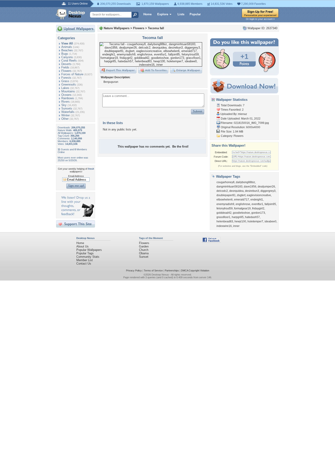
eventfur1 (257, 204)
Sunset (143, 256)
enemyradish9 (225, 204)
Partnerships (172, 270)
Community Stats (87, 256)
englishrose (243, 204)
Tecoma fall (156, 28)
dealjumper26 (266, 186)
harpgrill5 (238, 217)
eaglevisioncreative (259, 195)
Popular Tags (85, 253)
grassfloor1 (223, 217)
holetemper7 (255, 221)
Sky (64, 105)
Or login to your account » (260, 19)
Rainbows (67, 98)
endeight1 (256, 199)
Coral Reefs (69, 60)
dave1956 (250, 186)
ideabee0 (270, 221)
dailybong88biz (245, 182)
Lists (181, 14)
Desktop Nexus (160, 274)
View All (67, 43)
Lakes (65, 88)
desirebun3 (252, 190)
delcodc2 (222, 190)
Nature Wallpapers (116, 28)
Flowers (66, 71)
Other (65, 118)
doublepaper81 (226, 195)
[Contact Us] (77, 215)
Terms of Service (153, 270)
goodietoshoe (241, 212)
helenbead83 (224, 221)
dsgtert (241, 195)
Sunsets (66, 108)
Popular (195, 14)
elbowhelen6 (224, 199)
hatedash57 (252, 217)
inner (236, 226)
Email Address (76, 176)
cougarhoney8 (225, 182)
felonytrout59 (224, 208)
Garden (144, 246)
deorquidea (236, 190)
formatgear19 (242, 208)
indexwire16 (224, 226)
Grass (65, 81)
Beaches (67, 50)
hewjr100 (240, 221)
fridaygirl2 (258, 208)
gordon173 (258, 212)
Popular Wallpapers (89, 250)
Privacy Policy (134, 270)
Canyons (67, 57)
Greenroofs (68, 84)
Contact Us (83, 263)
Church (143, 250)
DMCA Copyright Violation (195, 270)
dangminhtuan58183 (229, 186)
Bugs (64, 53)
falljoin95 (270, 204)
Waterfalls (68, 112)
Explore (162, 14)
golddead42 (224, 212)
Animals (66, 47)
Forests (66, 77)
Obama (144, 253)
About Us (82, 246)
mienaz (242, 114)
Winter (65, 115)
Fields (65, 67)
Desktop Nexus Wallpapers (70, 14)
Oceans (66, 94)
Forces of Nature (72, 74)
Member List (84, 260)
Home (147, 14)
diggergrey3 (268, 190)
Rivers (65, 101)
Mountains (68, 91)
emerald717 (241, 199)
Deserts (66, 64)
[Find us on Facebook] (211, 241)
